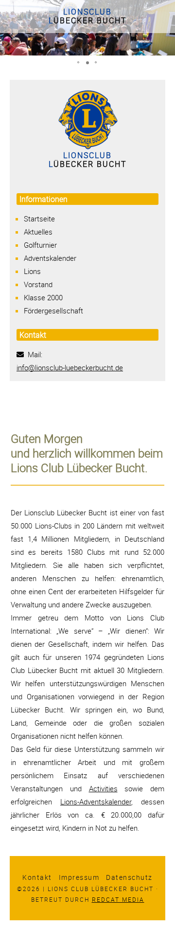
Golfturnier (40, 245)
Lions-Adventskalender (95, 801)
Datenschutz (129, 877)
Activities (103, 788)
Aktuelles (38, 232)
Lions (32, 271)
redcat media (118, 899)
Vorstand (38, 284)
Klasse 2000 (43, 297)
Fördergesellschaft (53, 310)
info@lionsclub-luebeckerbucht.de (70, 367)
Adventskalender (50, 258)
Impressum (79, 877)
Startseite (39, 218)
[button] (78, 62)
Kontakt (37, 877)
